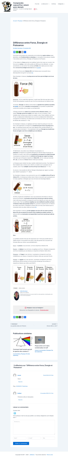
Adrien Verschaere (23, 291)
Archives (54, 4)
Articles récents (22, 288)
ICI (32, 72)
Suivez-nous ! (35, 9)
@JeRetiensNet (44, 310)
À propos (15, 288)
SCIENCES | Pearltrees (22, 386)
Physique (23, 353)
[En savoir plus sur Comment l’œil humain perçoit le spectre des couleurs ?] (23, 341)
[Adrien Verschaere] (16, 295)
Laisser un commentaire (40, 350)
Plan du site (50, 454)
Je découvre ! (44, 4)
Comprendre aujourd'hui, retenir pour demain (21, 5)
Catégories (60, 4)
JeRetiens (32, 454)
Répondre (20, 381)
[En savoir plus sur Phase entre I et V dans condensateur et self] (40, 340)
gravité (38, 67)
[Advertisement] (34, 31)
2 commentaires (16, 353)
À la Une (37, 4)
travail (16, 106)
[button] (48, 4)
